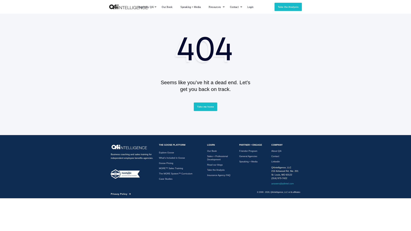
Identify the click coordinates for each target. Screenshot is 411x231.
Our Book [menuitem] (212, 151)
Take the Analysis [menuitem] (216, 170)
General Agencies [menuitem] (248, 156)
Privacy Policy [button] (119, 194)
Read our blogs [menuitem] (215, 164)
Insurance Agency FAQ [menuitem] (218, 175)
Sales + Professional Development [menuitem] (217, 158)
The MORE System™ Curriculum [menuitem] (175, 173)
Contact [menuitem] (275, 156)
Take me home (205, 106)
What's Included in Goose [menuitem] (172, 158)
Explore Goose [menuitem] (166, 152)
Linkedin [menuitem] (275, 161)
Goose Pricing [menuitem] (166, 163)
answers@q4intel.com (282, 183)
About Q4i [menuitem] (276, 151)
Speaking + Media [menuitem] (248, 161)
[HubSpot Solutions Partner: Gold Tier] (125, 174)
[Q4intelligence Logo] (129, 147)
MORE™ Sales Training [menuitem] (171, 168)
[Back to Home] (128, 6)
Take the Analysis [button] (288, 6)
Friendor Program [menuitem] (248, 151)
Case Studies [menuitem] (165, 179)
